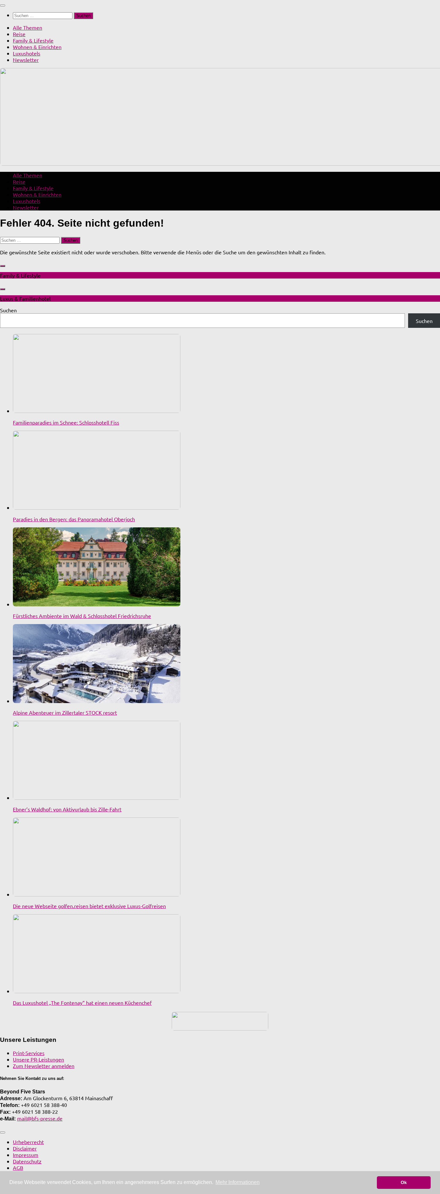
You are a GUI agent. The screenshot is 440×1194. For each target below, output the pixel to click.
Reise (19, 34)
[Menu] (2, 5)
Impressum (25, 1154)
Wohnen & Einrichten (37, 47)
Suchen (8, 310)
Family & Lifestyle (33, 40)
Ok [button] (404, 1182)
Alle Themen (27, 27)
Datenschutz (27, 1161)
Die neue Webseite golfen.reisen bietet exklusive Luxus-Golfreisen (89, 906)
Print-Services (28, 1053)
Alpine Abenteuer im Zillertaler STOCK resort (65, 712)
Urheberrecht (28, 1142)
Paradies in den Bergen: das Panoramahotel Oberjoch (74, 519)
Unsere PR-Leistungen (38, 1059)
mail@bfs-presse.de (39, 1118)
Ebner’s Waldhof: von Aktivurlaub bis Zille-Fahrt (67, 809)
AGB (18, 1167)
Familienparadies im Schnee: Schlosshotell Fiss (66, 422)
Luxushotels (26, 53)
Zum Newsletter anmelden (43, 1065)
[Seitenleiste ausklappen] (2, 266)
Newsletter (26, 59)
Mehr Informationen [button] (237, 1182)
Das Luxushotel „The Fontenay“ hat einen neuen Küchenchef (82, 1002)
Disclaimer (25, 1148)
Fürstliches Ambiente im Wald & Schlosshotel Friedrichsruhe (82, 615)
